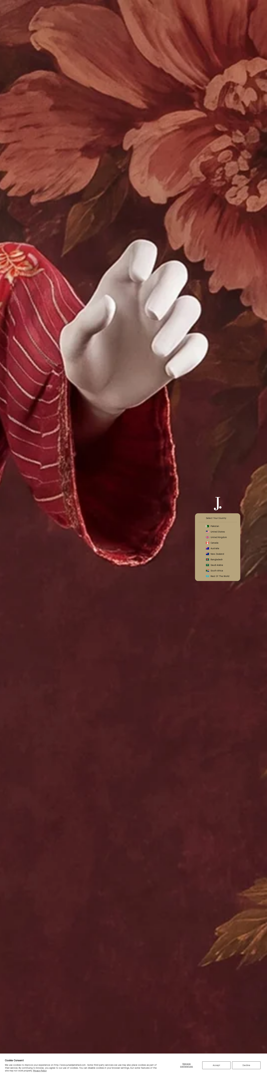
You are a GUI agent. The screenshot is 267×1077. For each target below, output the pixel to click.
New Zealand (217, 554)
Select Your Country (216, 518)
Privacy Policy (40, 1070)
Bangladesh (217, 559)
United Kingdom (219, 537)
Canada (214, 543)
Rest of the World (220, 576)
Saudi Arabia (217, 565)
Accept (216, 1065)
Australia (215, 548)
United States (218, 531)
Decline (246, 1065)
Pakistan (215, 526)
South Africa (217, 570)
